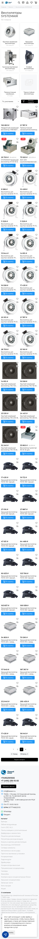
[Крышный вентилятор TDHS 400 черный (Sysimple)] (10, 563)
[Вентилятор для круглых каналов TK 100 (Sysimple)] (10, 178)
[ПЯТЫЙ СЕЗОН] (8, 2)
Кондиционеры (7, 856)
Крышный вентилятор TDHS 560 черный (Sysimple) (28, 609)
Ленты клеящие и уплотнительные (14, 830)
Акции (3, 889)
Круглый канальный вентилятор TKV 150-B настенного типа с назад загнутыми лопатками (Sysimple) (28, 385)
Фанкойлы (5, 874)
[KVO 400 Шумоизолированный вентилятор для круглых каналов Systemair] (29, 146)
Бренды (4, 822)
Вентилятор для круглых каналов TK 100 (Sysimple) (10, 193)
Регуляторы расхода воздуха (12, 839)
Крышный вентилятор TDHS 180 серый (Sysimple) (28, 737)
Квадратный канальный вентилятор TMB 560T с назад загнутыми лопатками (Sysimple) (10, 129)
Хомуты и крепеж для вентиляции (13, 842)
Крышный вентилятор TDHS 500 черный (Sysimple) (9, 609)
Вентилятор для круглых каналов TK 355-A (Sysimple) (10, 353)
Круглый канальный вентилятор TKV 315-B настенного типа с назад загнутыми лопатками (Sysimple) (9, 449)
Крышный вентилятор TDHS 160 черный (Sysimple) (9, 481)
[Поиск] (19, 2)
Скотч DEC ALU (7, 827)
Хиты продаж (6, 886)
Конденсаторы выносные (10, 865)
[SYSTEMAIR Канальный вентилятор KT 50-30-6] (10, 146)
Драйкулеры (5, 862)
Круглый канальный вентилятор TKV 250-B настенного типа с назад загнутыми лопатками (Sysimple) (28, 417)
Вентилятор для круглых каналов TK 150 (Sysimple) (9, 225)
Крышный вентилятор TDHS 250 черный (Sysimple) (28, 513)
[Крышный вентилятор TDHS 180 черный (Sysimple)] (29, 466)
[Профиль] (27, 2)
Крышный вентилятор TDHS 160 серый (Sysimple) (9, 737)
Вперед (23, 754)
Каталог (11, 7)
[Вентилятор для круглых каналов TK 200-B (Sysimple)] (29, 242)
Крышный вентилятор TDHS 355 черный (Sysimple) (28, 545)
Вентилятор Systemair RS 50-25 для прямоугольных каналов (29, 449)
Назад (15, 754)
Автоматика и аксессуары (10, 851)
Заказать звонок (9, 786)
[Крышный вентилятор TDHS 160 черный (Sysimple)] (10, 466)
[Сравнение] (17, 110)
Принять (9, 933)
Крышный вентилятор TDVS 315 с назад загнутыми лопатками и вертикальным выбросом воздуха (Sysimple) (28, 641)
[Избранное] (17, 106)
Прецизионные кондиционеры (12, 868)
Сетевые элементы (8, 848)
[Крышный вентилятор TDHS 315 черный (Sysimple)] (10, 530)
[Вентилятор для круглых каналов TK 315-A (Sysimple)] (10, 306)
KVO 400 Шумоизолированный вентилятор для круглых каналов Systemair (28, 161)
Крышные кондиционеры (10, 880)
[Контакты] (23, 2)
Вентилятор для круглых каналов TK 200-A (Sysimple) (8, 257)
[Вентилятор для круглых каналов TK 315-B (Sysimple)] (29, 306)
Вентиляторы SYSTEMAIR (10, 845)
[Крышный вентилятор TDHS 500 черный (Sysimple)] (10, 594)
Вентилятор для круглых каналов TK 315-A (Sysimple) (10, 321)
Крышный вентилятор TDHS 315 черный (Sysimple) (9, 545)
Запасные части (7, 883)
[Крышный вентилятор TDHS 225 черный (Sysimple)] (10, 498)
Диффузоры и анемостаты (11, 833)
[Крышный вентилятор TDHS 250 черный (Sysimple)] (29, 498)
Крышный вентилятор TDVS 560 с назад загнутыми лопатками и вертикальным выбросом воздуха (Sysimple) (28, 705)
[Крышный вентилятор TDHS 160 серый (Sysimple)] (10, 723)
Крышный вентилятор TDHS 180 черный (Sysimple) (28, 481)
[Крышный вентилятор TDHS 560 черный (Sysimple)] (29, 594)
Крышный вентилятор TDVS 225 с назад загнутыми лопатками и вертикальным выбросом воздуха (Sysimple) (9, 641)
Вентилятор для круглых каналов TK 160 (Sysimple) (29, 225)
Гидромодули (6, 859)
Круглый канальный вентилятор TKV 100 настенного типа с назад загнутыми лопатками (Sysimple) (9, 385)
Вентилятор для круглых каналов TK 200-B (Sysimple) (27, 257)
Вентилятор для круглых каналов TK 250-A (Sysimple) (8, 289)
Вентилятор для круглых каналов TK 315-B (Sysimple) (29, 321)
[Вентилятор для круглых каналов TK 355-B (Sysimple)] (29, 338)
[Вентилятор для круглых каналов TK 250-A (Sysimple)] (10, 274)
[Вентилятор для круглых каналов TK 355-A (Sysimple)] (10, 338)
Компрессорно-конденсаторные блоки (16, 877)
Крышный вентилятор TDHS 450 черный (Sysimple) (28, 577)
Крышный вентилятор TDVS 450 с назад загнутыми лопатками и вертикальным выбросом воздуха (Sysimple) (28, 673)
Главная (3, 7)
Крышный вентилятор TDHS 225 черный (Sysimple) (9, 513)
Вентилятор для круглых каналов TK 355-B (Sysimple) (29, 353)
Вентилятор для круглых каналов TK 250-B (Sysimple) (27, 289)
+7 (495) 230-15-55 (10, 781)
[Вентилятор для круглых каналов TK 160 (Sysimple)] (29, 210)
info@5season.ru (9, 791)
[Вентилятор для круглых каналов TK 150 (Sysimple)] (10, 210)
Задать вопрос (19, 760)
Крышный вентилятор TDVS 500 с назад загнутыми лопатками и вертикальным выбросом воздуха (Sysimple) (9, 705)
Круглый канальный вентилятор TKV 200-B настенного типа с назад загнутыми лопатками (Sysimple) (9, 417)
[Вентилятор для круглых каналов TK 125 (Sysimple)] (29, 178)
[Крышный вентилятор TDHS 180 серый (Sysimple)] (29, 723)
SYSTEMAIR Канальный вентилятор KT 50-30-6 (9, 161)
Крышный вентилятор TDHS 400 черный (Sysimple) (9, 577)
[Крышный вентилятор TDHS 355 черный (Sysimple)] (29, 530)
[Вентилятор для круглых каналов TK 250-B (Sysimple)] (29, 274)
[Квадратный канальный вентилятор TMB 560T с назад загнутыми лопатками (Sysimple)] (10, 114)
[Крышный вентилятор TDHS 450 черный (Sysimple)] (29, 563)
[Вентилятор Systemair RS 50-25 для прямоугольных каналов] (29, 434)
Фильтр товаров (31, 101)
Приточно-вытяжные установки (13, 854)
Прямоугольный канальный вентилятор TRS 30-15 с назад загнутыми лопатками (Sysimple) (28, 129)
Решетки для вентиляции (10, 836)
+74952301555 (8, 778)
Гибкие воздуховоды (9, 824)
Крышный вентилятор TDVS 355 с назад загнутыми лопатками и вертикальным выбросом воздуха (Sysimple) (9, 673)
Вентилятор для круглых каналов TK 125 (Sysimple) (28, 193)
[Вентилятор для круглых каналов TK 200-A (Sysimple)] (10, 242)
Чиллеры (4, 871)
